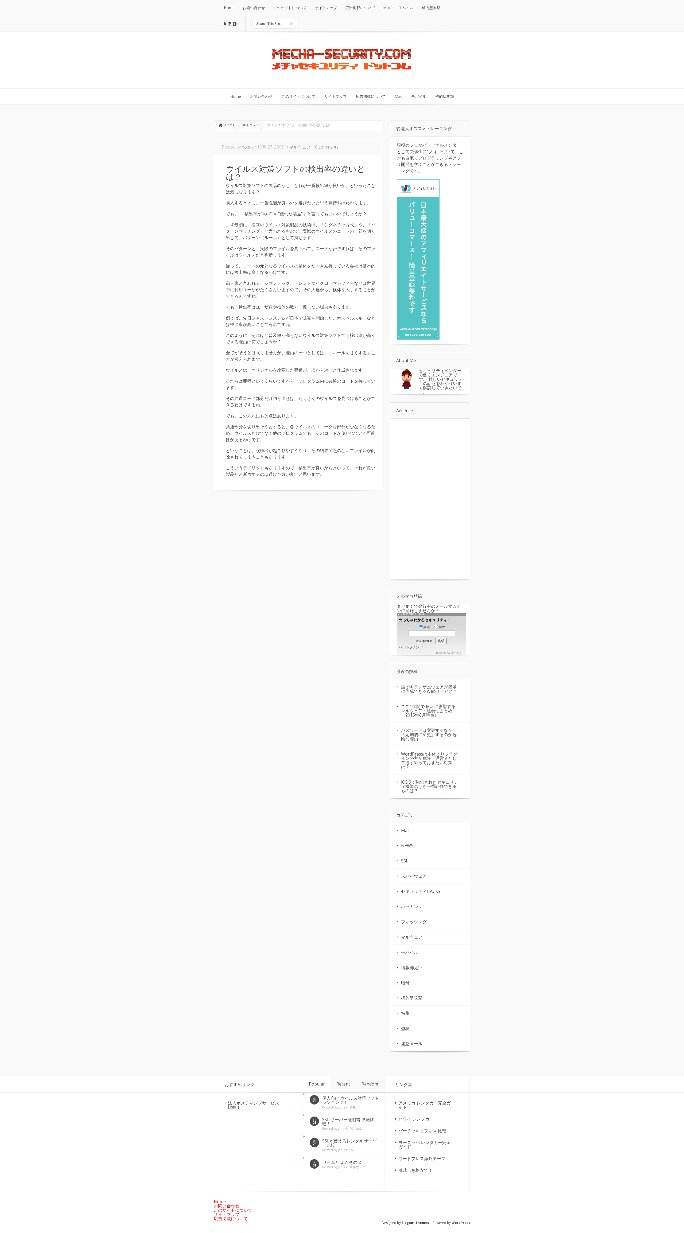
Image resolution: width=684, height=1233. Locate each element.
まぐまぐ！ (457, 652)
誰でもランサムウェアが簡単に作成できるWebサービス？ (429, 689)
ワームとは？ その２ (342, 1162)
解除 (442, 627)
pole (246, 147)
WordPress (461, 1222)
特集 (405, 1013)
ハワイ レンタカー (416, 1119)
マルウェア (251, 125)
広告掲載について (231, 1219)
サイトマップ (226, 1214)
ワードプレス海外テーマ (421, 1158)
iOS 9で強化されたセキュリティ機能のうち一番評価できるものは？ (429, 786)
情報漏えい (411, 967)
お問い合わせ (226, 1206)
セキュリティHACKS (420, 891)
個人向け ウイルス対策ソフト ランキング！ (350, 1100)
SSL (404, 861)
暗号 (405, 983)
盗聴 (405, 1028)
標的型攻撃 (411, 998)
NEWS (407, 846)
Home (230, 125)
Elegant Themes (415, 1222)
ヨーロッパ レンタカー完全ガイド (424, 1144)
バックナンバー (414, 647)
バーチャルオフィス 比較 (422, 1131)
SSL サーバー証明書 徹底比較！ (348, 1122)
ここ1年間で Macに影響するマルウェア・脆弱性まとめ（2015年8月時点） (428, 710)
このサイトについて (233, 1210)
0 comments (327, 147)
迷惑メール (411, 1044)
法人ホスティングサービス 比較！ (253, 1105)
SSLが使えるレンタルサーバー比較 (349, 1143)
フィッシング (414, 922)
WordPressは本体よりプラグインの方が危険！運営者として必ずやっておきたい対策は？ (429, 760)
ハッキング (411, 906)
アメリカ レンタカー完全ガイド (424, 1105)
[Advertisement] (259, 535)
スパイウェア (414, 876)
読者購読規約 (424, 641)
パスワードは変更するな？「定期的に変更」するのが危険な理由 (429, 734)
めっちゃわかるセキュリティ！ (425, 619)
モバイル (409, 952)
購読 (426, 627)
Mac (405, 830)
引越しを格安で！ (415, 1170)
